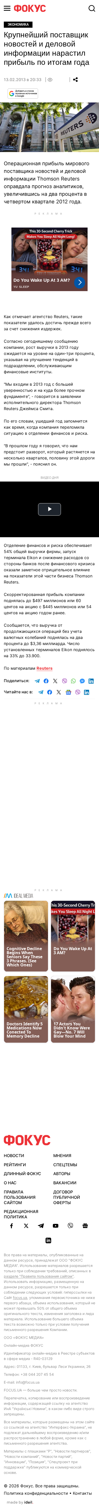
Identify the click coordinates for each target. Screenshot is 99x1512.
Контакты (82, 1493)
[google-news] (85, 1226)
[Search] (92, 8)
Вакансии (64, 1182)
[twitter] (26, 1226)
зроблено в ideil (20, 1502)
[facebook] (11, 1226)
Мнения (62, 1155)
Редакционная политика (21, 1214)
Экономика (18, 24)
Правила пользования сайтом (20, 1197)
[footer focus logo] (27, 1140)
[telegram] (41, 1226)
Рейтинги (15, 1164)
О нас (10, 1182)
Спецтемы (65, 1164)
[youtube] (56, 1226)
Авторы (61, 1173)
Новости (14, 1155)
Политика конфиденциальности (36, 1493)
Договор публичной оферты (66, 1197)
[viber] (70, 1226)
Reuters (45, 668)
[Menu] (7, 8)
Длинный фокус (22, 1173)
